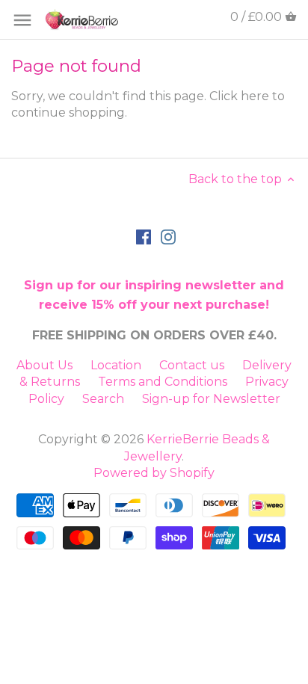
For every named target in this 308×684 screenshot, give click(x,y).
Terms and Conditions (162, 382)
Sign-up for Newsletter (211, 399)
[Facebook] (143, 236)
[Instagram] (168, 236)
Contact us (191, 365)
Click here (239, 96)
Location (115, 365)
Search (103, 399)
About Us (44, 365)
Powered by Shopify (154, 473)
